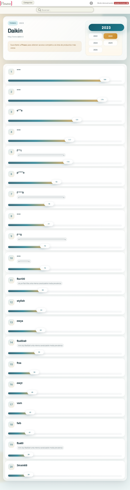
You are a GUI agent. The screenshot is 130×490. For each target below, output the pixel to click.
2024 (95, 43)
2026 (95, 50)
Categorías (28, 2)
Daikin (15, 30)
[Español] (91, 3)
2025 (110, 43)
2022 (95, 36)
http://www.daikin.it (15, 36)
